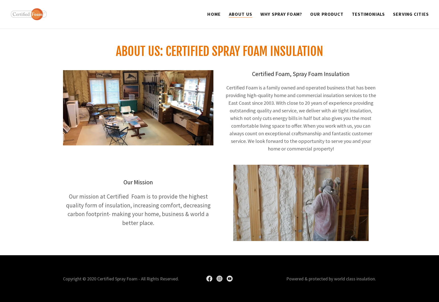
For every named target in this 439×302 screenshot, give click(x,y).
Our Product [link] (326, 14)
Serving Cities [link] (411, 14)
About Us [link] (240, 14)
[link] (29, 14)
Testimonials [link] (368, 14)
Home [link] (214, 14)
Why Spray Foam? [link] (281, 14)
